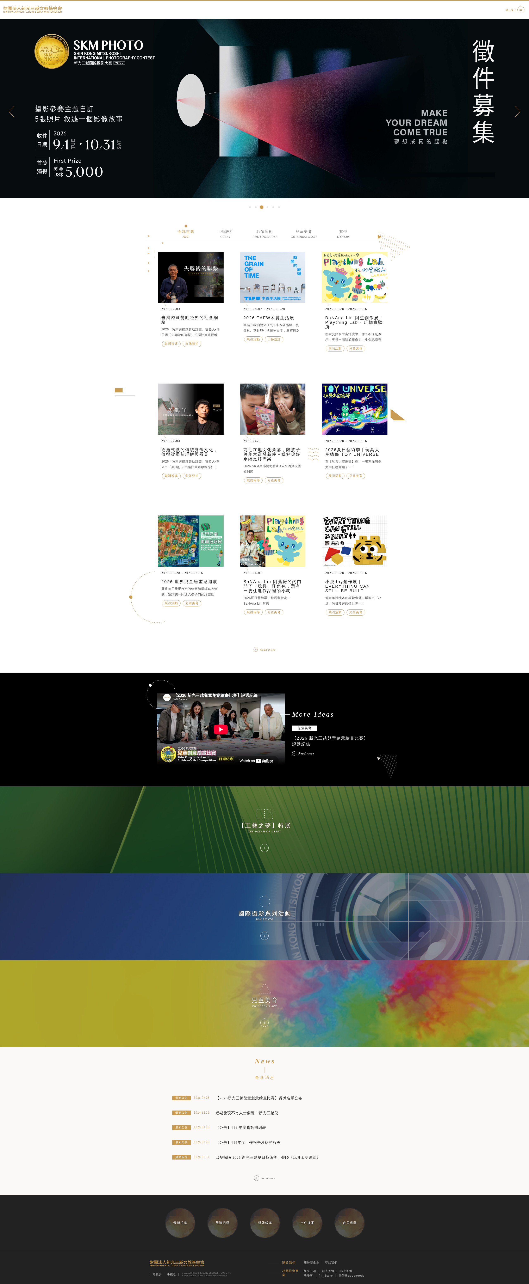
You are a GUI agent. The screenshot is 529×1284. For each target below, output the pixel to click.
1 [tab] (250, 207)
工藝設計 (225, 234)
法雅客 (308, 1275)
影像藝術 (265, 234)
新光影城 (346, 1271)
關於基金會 (311, 1262)
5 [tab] (273, 207)
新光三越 (310, 1271)
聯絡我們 (331, 1262)
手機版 (171, 1274)
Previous (11, 111)
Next (517, 111)
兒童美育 (304, 234)
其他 (343, 234)
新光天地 (328, 1271)
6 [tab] (279, 207)
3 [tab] (261, 207)
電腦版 (157, 1274)
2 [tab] (256, 207)
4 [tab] (267, 207)
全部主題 (186, 234)
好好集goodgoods (352, 1275)
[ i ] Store (326, 1275)
